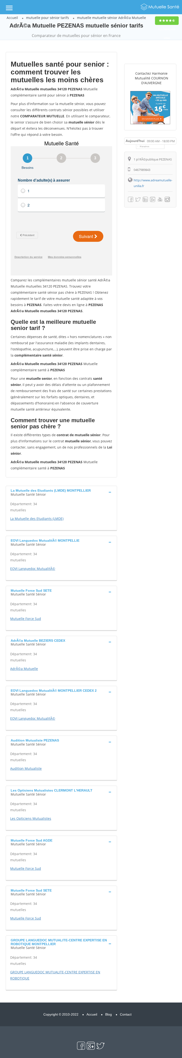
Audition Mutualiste (26, 768)
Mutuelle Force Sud (25, 618)
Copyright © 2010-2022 (60, 1014)
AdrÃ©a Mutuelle (24, 668)
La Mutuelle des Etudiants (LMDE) (37, 518)
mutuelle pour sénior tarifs (47, 17)
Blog (108, 1014)
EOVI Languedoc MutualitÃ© (32, 568)
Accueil (12, 17)
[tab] (61, 492)
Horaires (145, 146)
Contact (126, 1014)
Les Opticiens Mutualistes (30, 818)
